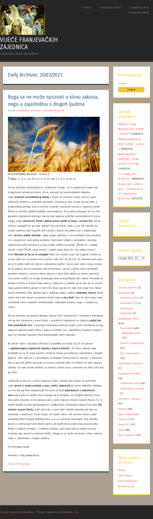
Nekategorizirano (131, 332)
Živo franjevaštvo (130, 353)
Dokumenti (124, 292)
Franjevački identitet (129, 373)
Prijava (121, 470)
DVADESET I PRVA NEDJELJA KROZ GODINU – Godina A (131, 129)
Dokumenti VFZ (128, 303)
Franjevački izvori (139, 7)
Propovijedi (24, 464)
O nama (86, 7)
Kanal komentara (127, 480)
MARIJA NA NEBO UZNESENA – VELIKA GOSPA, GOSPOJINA (128, 159)
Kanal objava (125, 475)
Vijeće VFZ (124, 424)
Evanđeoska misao (110, 7)
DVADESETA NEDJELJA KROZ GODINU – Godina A (131, 144)
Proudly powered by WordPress (17, 512)
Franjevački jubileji (138, 12)
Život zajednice (126, 435)
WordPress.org (126, 486)
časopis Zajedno (127, 287)
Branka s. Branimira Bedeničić (49, 110)
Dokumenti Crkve (129, 297)
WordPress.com (70, 512)
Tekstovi (122, 408)
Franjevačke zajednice (130, 363)
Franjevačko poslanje (132, 388)
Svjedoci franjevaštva (132, 343)
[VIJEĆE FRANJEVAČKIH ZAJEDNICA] (22, 34)
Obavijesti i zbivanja (129, 398)
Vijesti (121, 429)
